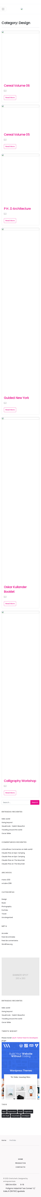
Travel (4, 914)
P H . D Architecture (17, 209)
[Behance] (3, 1124)
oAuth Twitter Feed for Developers (25, 1038)
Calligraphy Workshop (20, 781)
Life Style (6, 1116)
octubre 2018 (6, 883)
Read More (10, 97)
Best (4, 1111)
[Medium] (16, 1124)
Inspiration (28, 1111)
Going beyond (7, 822)
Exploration (12, 1111)
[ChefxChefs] (22, 9)
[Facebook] (8, 1124)
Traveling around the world (12, 830)
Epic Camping (19, 853)
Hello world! (6, 819)
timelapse (26, 1116)
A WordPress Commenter (11, 849)
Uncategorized (7, 917)
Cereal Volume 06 (17, 85)
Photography (6, 906)
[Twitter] (24, 1124)
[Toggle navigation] (3, 9)
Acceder (5, 933)
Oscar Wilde (6, 833)
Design (4, 899)
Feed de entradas (8, 937)
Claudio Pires (6, 853)
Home (4, 1140)
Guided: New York (16, 398)
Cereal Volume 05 (17, 134)
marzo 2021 (6, 880)
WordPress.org (7, 944)
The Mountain (19, 860)
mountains (15, 1116)
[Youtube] (37, 2)
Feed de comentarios (10, 940)
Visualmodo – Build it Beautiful (13, 826)
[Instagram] (33, 2)
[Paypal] (20, 1124)
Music (4, 903)
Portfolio (5, 910)
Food (20, 1111)
